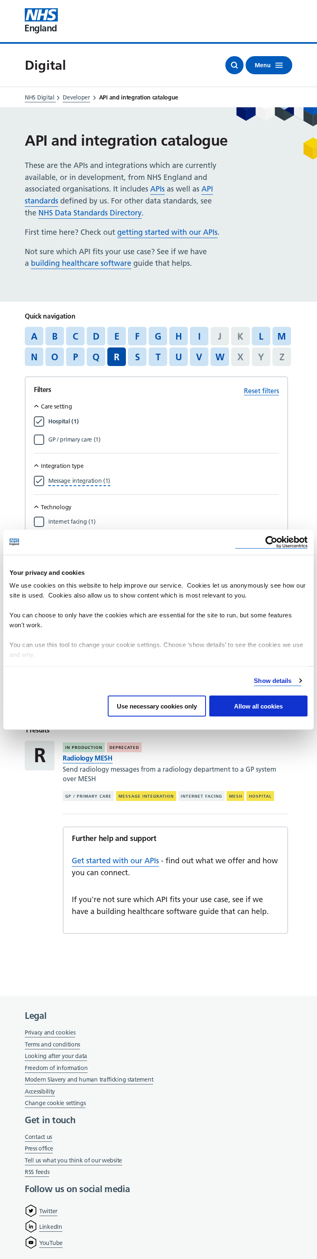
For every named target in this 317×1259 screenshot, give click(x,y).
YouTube (51, 1243)
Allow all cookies (258, 705)
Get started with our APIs (115, 860)
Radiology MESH (88, 758)
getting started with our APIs (167, 232)
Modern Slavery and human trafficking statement (89, 1080)
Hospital (260, 796)
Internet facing (201, 796)
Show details (272, 680)
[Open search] (234, 65)
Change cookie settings (55, 1103)
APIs (157, 189)
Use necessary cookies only (157, 705)
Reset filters (261, 391)
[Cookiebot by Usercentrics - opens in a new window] (271, 542)
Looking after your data (56, 1056)
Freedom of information (56, 1068)
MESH (235, 796)
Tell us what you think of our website (73, 1160)
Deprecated (124, 747)
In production (83, 747)
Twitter (48, 1211)
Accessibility (40, 1091)
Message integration (146, 796)
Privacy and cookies (50, 1032)
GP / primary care (88, 796)
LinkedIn (50, 1227)
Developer (76, 97)
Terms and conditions (52, 1044)
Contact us (38, 1137)
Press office (39, 1149)
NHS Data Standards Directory (90, 212)
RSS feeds (37, 1172)
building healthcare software (81, 263)
